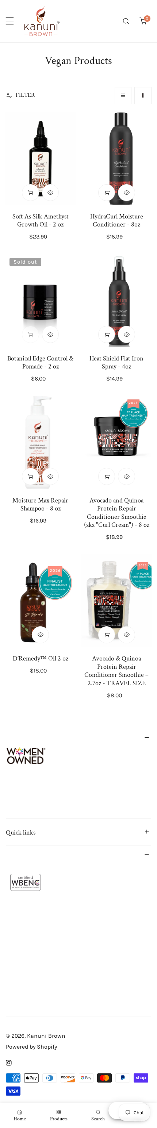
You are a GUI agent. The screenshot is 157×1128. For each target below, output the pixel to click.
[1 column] (123, 95)
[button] (143, 21)
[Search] (126, 21)
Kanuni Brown (46, 1035)
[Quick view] (50, 192)
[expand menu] (9, 21)
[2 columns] (143, 95)
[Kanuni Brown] (42, 21)
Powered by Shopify (31, 1046)
